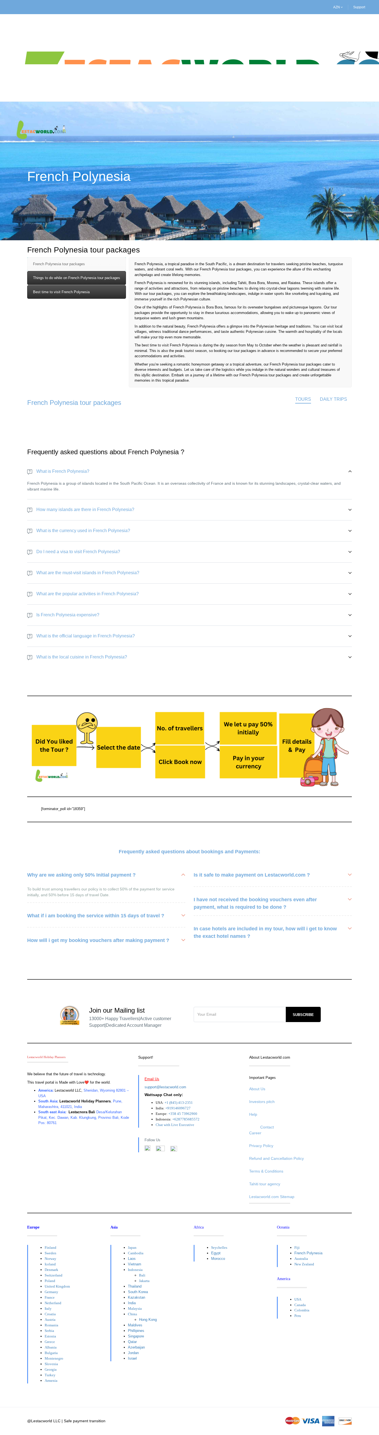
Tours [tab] (303, 399)
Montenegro (54, 1358)
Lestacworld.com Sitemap (271, 1196)
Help (253, 1114)
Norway (50, 1259)
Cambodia (135, 1253)
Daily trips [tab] (333, 399)
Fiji (297, 1247)
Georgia (51, 1369)
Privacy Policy (261, 1145)
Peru (297, 1316)
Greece (50, 1342)
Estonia (50, 1336)
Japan (132, 1247)
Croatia (50, 1314)
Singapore (136, 1336)
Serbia (49, 1331)
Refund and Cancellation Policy (276, 1158)
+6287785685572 (185, 1119)
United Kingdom (57, 1286)
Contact (267, 1127)
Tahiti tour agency (264, 1184)
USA (297, 1299)
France (50, 1297)
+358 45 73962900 (182, 1114)
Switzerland (53, 1275)
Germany (51, 1292)
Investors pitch (262, 1101)
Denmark (51, 1270)
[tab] (76, 264)
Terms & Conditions (266, 1171)
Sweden (50, 1253)
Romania (51, 1325)
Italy (48, 1308)
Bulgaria (51, 1353)
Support (359, 7)
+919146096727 (178, 1108)
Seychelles (219, 1247)
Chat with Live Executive (175, 1125)
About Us (257, 1089)
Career (255, 1133)
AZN (337, 7)
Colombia (301, 1310)
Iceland (50, 1264)
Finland (50, 1247)
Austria (50, 1319)
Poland (50, 1281)
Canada (300, 1305)
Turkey (50, 1375)
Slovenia (51, 1364)
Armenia (51, 1380)
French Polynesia (308, 1253)
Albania (51, 1347)
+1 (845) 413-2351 (179, 1102)
